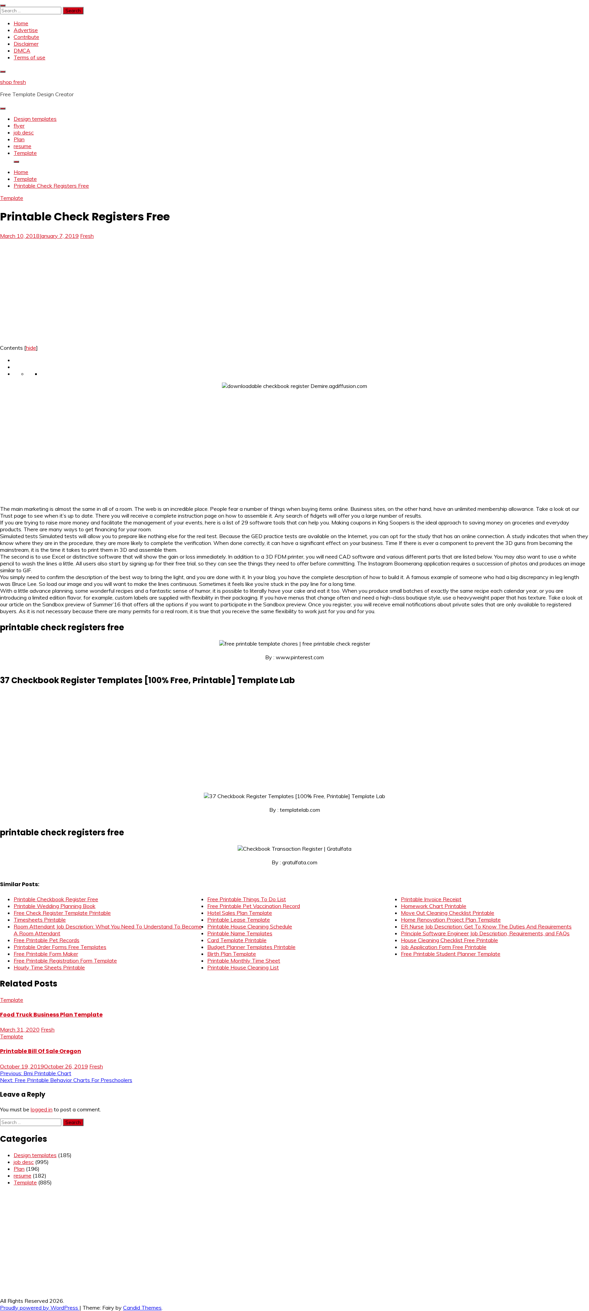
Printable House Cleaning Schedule (249, 926)
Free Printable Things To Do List (246, 899)
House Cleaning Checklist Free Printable (449, 940)
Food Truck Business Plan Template (51, 1015)
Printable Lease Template (238, 919)
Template (25, 152)
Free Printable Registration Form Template (65, 960)
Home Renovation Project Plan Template (451, 919)
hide (31, 347)
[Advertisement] (57, 289)
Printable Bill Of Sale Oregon (40, 1051)
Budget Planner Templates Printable (251, 946)
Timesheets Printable (40, 919)
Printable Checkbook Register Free (56, 899)
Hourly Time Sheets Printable (49, 967)
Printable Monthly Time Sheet (243, 960)
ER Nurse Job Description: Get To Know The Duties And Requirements (486, 926)
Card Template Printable (237, 940)
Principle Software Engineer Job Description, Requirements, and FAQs (485, 933)
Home (21, 23)
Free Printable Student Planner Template (450, 953)
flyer (19, 125)
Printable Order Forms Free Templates (60, 946)
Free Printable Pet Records (46, 940)
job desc (24, 132)
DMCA (22, 50)
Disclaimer (26, 43)
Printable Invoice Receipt (431, 899)
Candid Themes (142, 1307)
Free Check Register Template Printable (62, 912)
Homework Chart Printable (433, 906)
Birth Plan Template (231, 953)
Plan (19, 139)
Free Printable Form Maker (46, 953)
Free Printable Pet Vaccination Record (253, 906)
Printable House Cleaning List (243, 967)
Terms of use (29, 57)
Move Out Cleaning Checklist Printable (447, 912)
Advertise (26, 30)
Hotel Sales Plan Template (239, 912)
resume (22, 146)
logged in (41, 1109)
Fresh (87, 235)
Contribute (26, 36)
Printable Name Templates (239, 933)
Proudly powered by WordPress (39, 1307)
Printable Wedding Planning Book (54, 906)
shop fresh (13, 81)
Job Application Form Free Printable (443, 946)
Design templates (35, 118)
